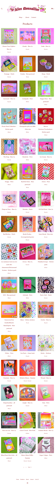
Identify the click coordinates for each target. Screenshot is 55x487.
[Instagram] (27, 483)
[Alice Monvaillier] (26, 8)
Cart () (37, 479)
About (27, 17)
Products (22, 479)
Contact (33, 17)
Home (17, 479)
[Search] (2, 9)
